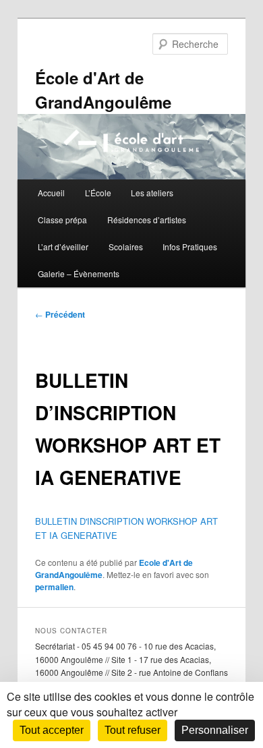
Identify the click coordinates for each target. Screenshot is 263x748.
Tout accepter (52, 730)
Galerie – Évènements (78, 273)
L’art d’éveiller (63, 246)
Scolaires (126, 246)
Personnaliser (214, 730)
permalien (54, 587)
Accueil (51, 192)
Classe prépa (62, 219)
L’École (98, 192)
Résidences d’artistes (146, 219)
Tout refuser (132, 730)
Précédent (60, 314)
